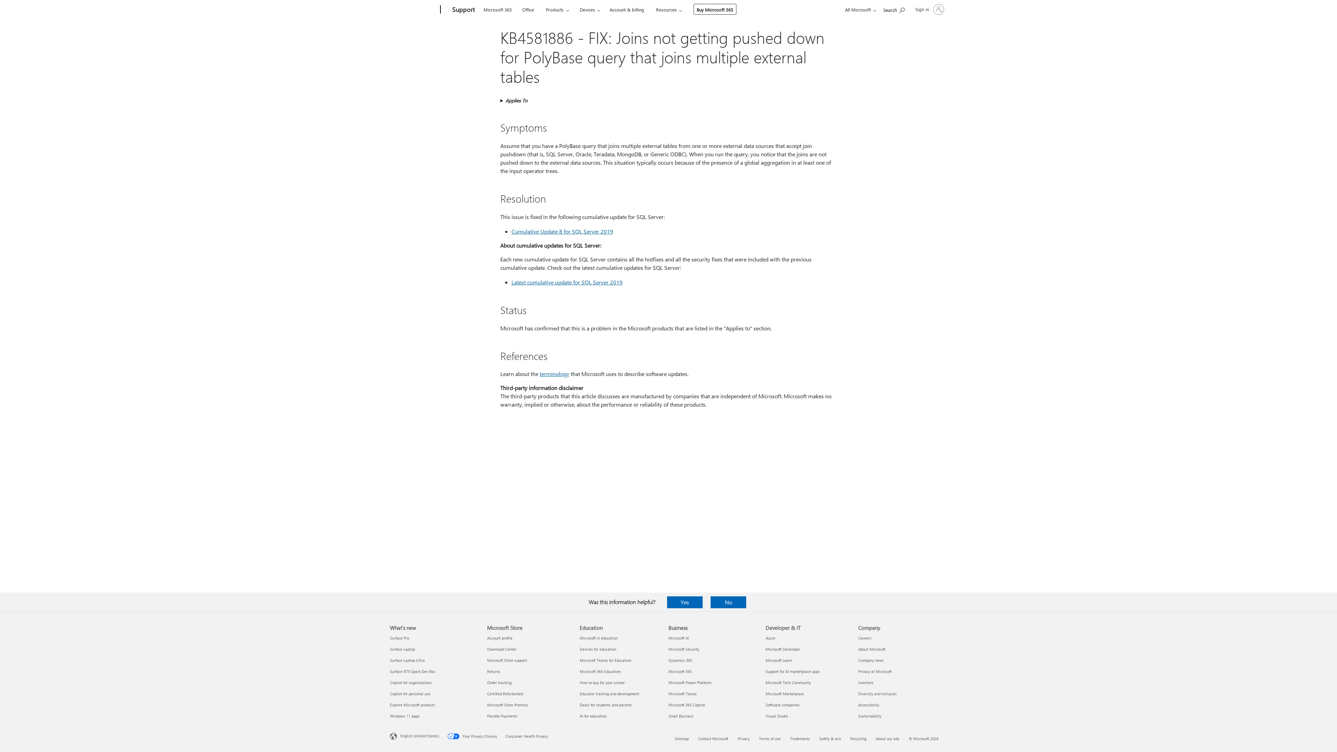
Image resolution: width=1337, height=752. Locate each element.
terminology (554, 373)
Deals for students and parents (606, 704)
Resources (666, 10)
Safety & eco (830, 738)
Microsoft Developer (783, 649)
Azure (770, 638)
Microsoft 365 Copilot (686, 704)
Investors (866, 682)
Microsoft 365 (498, 10)
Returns (493, 671)
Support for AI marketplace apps (793, 671)
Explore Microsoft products (412, 704)
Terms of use (770, 738)
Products (555, 10)
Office (528, 10)
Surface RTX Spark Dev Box (412, 671)
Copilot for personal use (410, 693)
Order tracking (499, 682)
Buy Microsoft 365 (715, 10)
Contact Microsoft (713, 738)
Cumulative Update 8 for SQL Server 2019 (562, 231)
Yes (685, 602)
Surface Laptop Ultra (407, 660)
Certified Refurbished (505, 693)
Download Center (502, 649)
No (728, 602)
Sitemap (682, 738)
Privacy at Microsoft (875, 671)
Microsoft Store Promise (507, 704)
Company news (871, 660)
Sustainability (869, 716)
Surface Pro (399, 638)
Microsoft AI (678, 638)
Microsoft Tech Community (788, 682)
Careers (864, 638)
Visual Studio (777, 716)
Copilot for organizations (411, 682)
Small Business (681, 716)
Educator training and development (609, 693)
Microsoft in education (599, 638)
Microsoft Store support (507, 660)
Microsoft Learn (779, 660)
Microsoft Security (683, 649)
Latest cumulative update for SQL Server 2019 (567, 282)
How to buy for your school (602, 682)
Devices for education (598, 649)
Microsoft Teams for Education (605, 660)
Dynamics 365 (680, 660)
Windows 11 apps (405, 716)
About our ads (887, 738)
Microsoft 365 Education (600, 671)
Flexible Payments (502, 716)
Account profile (500, 638)
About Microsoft (871, 649)
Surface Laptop (402, 649)
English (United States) (419, 735)
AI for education (593, 716)
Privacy (744, 738)
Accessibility (868, 704)
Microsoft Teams (682, 693)
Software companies (783, 704)
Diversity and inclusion (877, 693)
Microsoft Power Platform (689, 682)
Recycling (858, 738)
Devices (587, 10)
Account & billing (627, 10)
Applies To (516, 100)
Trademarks (800, 738)
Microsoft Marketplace (785, 693)
